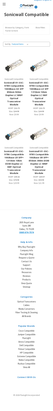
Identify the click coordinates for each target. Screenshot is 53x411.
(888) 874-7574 (26, 232)
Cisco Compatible (26, 330)
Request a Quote (26, 257)
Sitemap (26, 286)
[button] (26, 29)
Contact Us (26, 261)
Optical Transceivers (26, 301)
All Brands (26, 316)
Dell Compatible (26, 345)
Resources (27, 272)
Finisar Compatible (26, 349)
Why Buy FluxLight (26, 246)
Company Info (26, 250)
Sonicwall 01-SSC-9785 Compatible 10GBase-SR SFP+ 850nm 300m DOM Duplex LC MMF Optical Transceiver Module (39, 162)
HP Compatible (26, 352)
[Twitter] (29, 383)
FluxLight (26, 338)
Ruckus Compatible (26, 363)
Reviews (26, 276)
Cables (26, 305)
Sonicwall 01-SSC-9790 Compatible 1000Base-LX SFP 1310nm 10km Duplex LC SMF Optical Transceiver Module (39, 93)
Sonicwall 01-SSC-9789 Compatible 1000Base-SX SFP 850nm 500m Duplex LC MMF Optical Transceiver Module (14, 93)
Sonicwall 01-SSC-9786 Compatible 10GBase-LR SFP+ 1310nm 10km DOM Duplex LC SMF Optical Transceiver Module (14, 162)
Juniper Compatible (26, 334)
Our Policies (26, 268)
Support (26, 265)
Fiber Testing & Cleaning (26, 312)
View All (26, 367)
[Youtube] (34, 383)
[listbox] (20, 44)
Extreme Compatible (26, 356)
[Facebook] (23, 383)
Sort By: (8, 44)
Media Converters (26, 308)
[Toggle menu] (4, 4)
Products (26, 279)
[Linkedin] (18, 383)
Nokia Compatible (27, 359)
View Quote (26, 283)
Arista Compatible (26, 341)
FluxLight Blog (26, 254)
